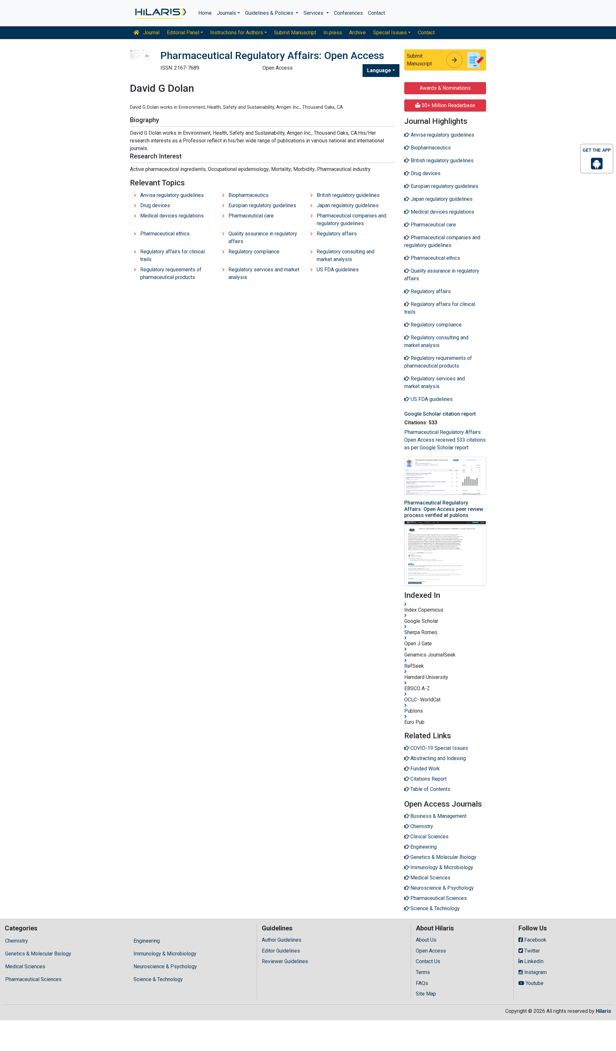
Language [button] (379, 70)
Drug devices (155, 205)
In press (332, 33)
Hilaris (603, 1011)
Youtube (533, 983)
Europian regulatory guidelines (262, 205)
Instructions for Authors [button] (236, 33)
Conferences (348, 13)
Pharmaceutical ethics (165, 234)
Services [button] (314, 13)
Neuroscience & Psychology (165, 966)
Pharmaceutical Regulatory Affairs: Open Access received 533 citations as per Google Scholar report (445, 440)
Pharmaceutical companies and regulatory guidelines (351, 219)
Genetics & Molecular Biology (38, 954)
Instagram (535, 972)
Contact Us (428, 961)
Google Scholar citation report (440, 414)
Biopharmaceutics (248, 195)
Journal (150, 33)
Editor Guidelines (281, 951)
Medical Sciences (25, 966)
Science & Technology (158, 979)
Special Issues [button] (390, 33)
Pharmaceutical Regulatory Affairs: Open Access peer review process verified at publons (443, 509)
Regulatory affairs (337, 234)
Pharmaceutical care (251, 216)
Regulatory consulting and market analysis (345, 255)
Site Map (426, 994)
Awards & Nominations (445, 88)
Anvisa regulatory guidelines (172, 195)
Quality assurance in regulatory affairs (262, 237)
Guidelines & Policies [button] (270, 13)
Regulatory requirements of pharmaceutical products (170, 273)
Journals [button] (226, 13)
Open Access (431, 951)
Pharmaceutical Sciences (33, 979)
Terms (423, 972)
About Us (426, 940)
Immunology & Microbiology (164, 954)
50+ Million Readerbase (447, 105)
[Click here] (160, 13)
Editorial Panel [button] (183, 33)
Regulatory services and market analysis (263, 273)
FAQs (422, 983)
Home (205, 13)
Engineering (146, 941)
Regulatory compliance (253, 252)
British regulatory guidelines (348, 195)
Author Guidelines (281, 940)
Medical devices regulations (172, 216)
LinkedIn (533, 961)
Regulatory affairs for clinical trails (172, 255)
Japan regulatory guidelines (348, 205)
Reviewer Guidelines (285, 961)
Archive (357, 33)
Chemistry (16, 941)
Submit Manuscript (295, 33)
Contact (376, 13)
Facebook (534, 940)
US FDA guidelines (338, 270)
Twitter (531, 951)
